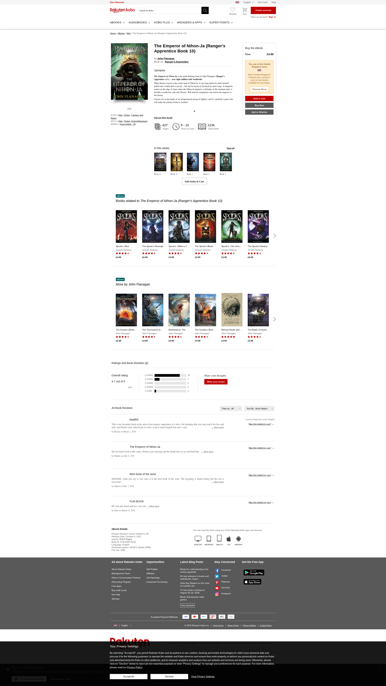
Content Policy (266, 626)
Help (274, 2)
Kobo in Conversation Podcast (126, 577)
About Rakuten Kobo (121, 569)
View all (230, 148)
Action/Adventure (139, 121)
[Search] (205, 10)
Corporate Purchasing (156, 582)
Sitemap (115, 599)
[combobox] (231, 408)
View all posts (187, 605)
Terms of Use (218, 626)
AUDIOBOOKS (138, 22)
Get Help (116, 594)
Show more (217, 427)
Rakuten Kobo (122, 10)
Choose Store (259, 89)
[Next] (274, 235)
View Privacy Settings (203, 676)
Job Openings (153, 577)
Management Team (121, 573)
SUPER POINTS (219, 22)
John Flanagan (165, 58)
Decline (169, 676)
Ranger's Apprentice (176, 62)
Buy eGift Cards (119, 590)
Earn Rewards (117, 2)
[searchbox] (173, 10)
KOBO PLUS (162, 22)
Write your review (216, 382)
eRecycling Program (121, 582)
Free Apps (116, 586)
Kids (121, 115)
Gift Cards (263, 2)
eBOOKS (116, 22)
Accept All (128, 676)
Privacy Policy (233, 626)
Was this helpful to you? (260, 424)
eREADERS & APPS (190, 22)
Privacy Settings (249, 626)
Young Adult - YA (128, 124)
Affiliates (150, 573)
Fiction (127, 115)
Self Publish (152, 569)
